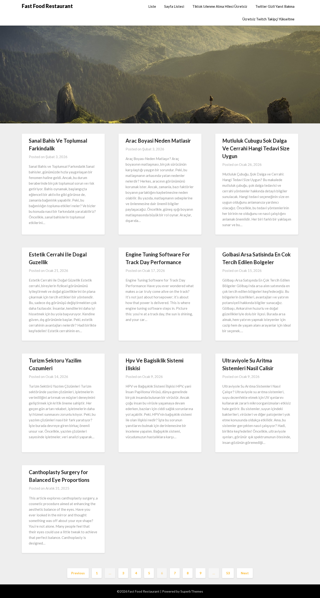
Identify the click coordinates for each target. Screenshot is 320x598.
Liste (152, 6)
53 (228, 573)
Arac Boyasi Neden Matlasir (158, 140)
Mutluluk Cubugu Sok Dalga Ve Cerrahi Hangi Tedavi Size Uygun (256, 148)
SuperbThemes (191, 591)
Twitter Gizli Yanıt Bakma (274, 6)
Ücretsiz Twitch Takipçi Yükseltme (268, 19)
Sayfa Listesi (174, 6)
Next (245, 573)
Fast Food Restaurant (47, 6)
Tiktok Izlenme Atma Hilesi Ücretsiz (219, 6)
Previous (78, 573)
